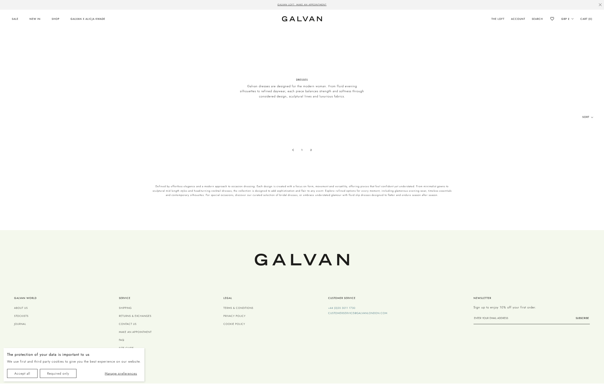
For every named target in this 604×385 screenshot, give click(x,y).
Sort (586, 117)
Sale (15, 19)
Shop (55, 19)
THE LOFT (497, 19)
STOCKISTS (21, 316)
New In (35, 19)
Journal (20, 324)
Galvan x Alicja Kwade (88, 19)
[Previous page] (293, 150)
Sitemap (124, 356)
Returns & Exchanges (135, 316)
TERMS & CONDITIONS (238, 308)
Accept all (22, 373)
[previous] (225, 5)
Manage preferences (121, 373)
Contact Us (128, 324)
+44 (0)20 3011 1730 (341, 308)
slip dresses (363, 195)
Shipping (125, 308)
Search (537, 19)
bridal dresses (288, 195)
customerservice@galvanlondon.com (357, 313)
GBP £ (565, 19)
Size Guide (126, 348)
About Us (21, 308)
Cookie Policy (234, 324)
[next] (379, 5)
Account (518, 19)
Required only (58, 373)
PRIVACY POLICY (234, 316)
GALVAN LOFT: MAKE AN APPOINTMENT (302, 4)
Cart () (586, 19)
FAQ (121, 340)
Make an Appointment (135, 332)
